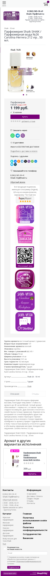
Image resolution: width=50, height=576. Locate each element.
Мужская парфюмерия (8, 518)
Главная (27, 513)
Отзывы (30, 501)
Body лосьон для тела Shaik (10, 539)
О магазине (31, 494)
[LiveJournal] (15, 164)
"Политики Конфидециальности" (28, 561)
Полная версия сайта (10, 573)
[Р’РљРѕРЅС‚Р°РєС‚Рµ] (15, 161)
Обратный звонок (17, 182)
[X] (25, 161)
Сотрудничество (32, 534)
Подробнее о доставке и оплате (23, 151)
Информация (34, 490)
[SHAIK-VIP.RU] (11, 16)
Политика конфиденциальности (35, 528)
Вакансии (28, 538)
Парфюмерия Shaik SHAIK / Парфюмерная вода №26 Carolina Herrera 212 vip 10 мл (32, 459)
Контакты (8, 490)
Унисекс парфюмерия (8, 529)
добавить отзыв (28, 121)
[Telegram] (22, 161)
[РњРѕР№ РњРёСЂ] (35, 161)
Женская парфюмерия (8, 524)
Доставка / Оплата (34, 496)
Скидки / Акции (33, 498)
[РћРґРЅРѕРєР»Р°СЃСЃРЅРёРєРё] (18, 161)
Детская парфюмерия (8, 534)
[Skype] (11, 164)
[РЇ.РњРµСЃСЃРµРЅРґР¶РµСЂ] (11, 161)
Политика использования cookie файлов (35, 520)
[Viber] (28, 161)
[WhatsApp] (32, 161)
